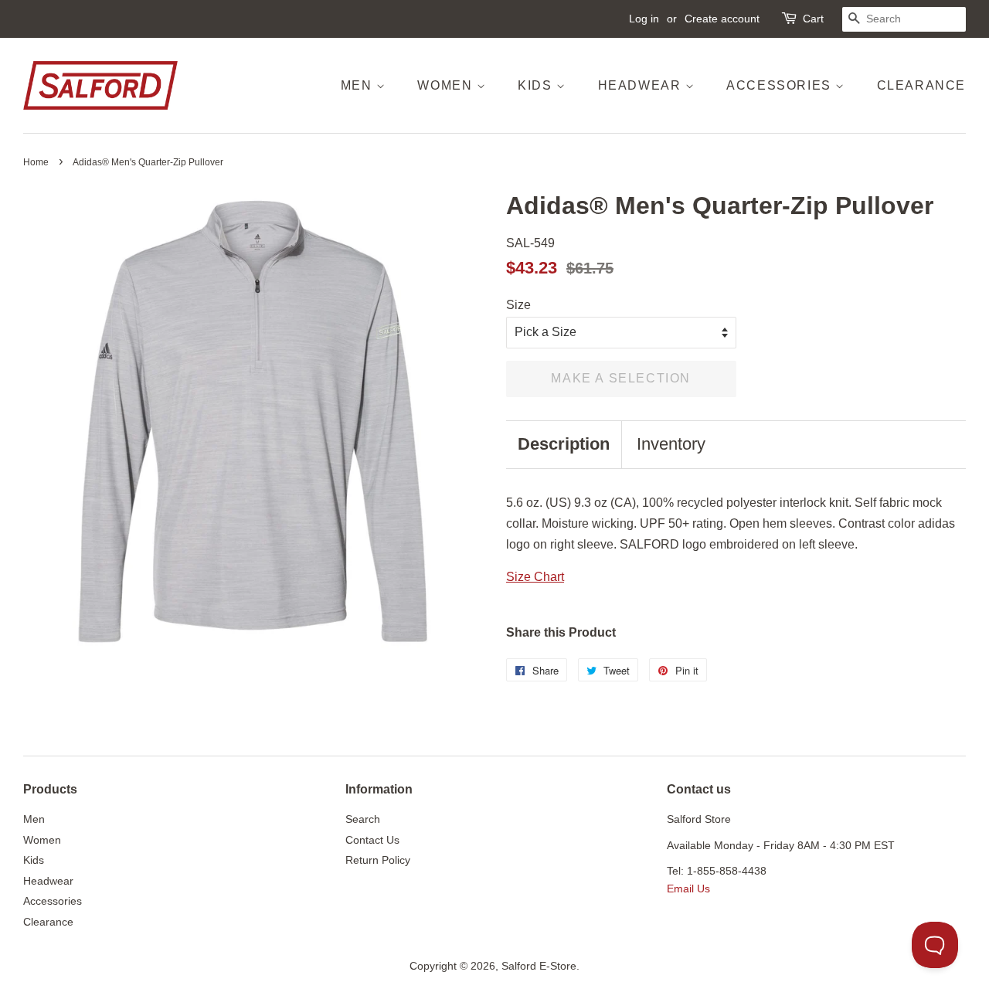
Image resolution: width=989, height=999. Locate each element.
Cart (813, 18)
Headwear (641, 85)
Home (36, 162)
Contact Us (372, 840)
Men (358, 85)
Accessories (780, 85)
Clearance (921, 85)
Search (362, 819)
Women (447, 85)
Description (564, 444)
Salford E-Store (538, 966)
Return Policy (377, 860)
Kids (537, 85)
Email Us (688, 889)
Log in (644, 18)
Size (518, 304)
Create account (722, 18)
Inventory (671, 444)
